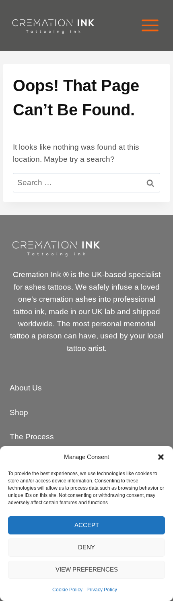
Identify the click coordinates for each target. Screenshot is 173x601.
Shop (19, 412)
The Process (32, 436)
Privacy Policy (101, 590)
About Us (26, 388)
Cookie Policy (67, 590)
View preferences (87, 569)
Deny (86, 547)
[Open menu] (149, 25)
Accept (86, 525)
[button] (161, 457)
